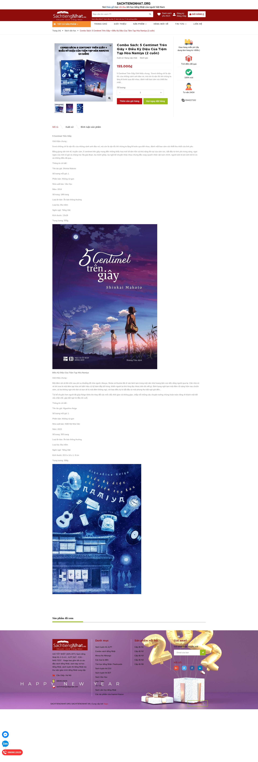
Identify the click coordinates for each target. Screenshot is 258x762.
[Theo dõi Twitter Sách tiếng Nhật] (184, 668)
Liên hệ (198, 24)
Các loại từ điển (102, 660)
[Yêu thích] (111, 45)
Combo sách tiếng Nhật (105, 651)
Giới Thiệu (99, 681)
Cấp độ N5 (139, 664)
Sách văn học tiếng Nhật (105, 690)
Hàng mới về (161, 24)
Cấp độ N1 (139, 647)
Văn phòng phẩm (131, 19)
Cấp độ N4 (139, 660)
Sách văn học (120, 19)
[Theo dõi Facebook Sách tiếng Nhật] (192, 668)
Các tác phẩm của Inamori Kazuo (109, 694)
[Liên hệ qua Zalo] (5, 744)
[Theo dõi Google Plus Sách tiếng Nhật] (176, 668)
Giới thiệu (120, 24)
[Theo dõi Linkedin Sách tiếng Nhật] (200, 668)
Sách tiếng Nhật (97, 19)
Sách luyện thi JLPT (103, 647)
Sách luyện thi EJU (103, 668)
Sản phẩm (139, 24)
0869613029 (61, 681)
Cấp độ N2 (139, 651)
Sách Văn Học (101, 677)
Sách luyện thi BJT (103, 673)
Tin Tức (98, 686)
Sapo (106, 704)
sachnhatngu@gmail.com (67, 686)
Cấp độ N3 (139, 655)
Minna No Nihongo (103, 655)
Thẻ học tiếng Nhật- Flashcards (108, 664)
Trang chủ (100, 24)
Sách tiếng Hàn (109, 19)
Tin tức (180, 24)
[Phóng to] (109, 98)
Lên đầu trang (197, 703)
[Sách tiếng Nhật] (70, 644)
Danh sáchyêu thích (167, 14)
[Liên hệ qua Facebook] (5, 734)
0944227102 (190, 100)
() (198, 14)
